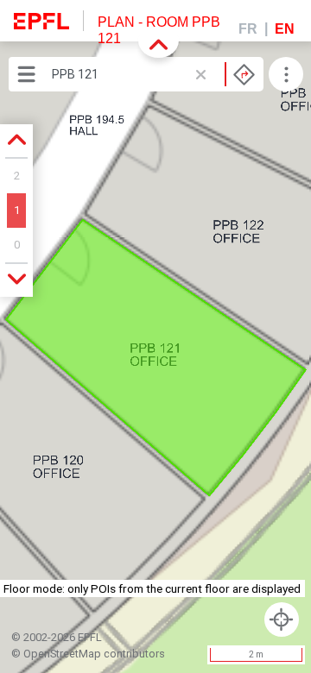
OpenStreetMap (62, 653)
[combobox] (153, 74)
